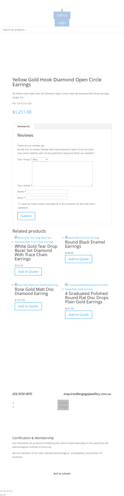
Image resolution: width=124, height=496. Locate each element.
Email (21, 197)
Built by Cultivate (62, 473)
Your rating (24, 159)
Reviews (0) (23, 126)
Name (21, 191)
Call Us (62, 15)
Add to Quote (28, 271)
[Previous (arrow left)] (1, 494)
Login (62, 22)
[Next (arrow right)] (4, 494)
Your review (24, 185)
